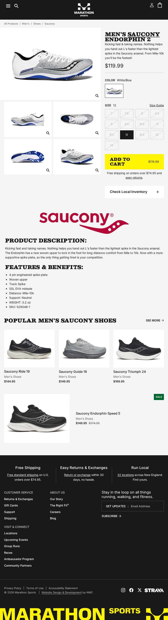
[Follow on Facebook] (131, 590)
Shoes (37, 23)
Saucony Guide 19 (73, 372)
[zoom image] (97, 96)
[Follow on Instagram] (123, 590)
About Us (57, 492)
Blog (53, 518)
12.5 (141, 134)
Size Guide (157, 105)
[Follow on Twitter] (139, 590)
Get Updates (116, 506)
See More (153, 320)
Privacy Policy (12, 588)
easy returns (134, 177)
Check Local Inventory (128, 192)
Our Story (56, 499)
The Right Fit (59, 505)
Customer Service (18, 492)
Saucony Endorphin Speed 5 (98, 413)
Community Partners (18, 565)
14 (111, 145)
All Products (11, 23)
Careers (55, 512)
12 (126, 134)
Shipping (10, 518)
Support (9, 512)
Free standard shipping (22, 475)
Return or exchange (77, 475)
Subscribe (109, 516)
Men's (25, 23)
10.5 (141, 124)
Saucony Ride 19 (17, 371)
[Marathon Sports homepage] (84, 9)
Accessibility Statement (63, 588)
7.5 (127, 113)
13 (157, 134)
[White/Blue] (114, 91)
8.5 (157, 113)
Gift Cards (11, 505)
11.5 (111, 134)
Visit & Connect (16, 527)
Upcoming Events (16, 539)
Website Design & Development (62, 592)
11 (157, 124)
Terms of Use (35, 588)
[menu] (12, 6)
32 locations (125, 475)
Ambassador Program (19, 559)
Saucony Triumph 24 (129, 372)
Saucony (50, 23)
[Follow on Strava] (154, 590)
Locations (10, 533)
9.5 (127, 124)
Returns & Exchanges (18, 499)
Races (8, 552)
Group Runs (12, 546)
